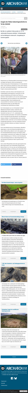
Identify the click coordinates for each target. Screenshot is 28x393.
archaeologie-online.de (5, 12)
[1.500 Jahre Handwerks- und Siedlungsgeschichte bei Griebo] (14, 274)
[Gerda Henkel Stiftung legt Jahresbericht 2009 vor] (1, 43)
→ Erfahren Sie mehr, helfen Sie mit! (9, 374)
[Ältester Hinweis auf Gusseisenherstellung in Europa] (14, 226)
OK (23, 391)
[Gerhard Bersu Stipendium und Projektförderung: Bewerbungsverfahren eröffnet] (26, 43)
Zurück (14, 356)
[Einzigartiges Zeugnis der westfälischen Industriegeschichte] (14, 320)
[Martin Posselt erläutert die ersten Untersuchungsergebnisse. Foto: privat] (14, 60)
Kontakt (3, 383)
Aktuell (14, 12)
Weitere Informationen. (14, 391)
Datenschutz (4, 385)
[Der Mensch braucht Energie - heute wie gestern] (14, 191)
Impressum (3, 381)
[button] (6, 164)
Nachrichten (20, 12)
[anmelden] (26, 8)
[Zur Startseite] (14, 3)
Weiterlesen (23, 211)
